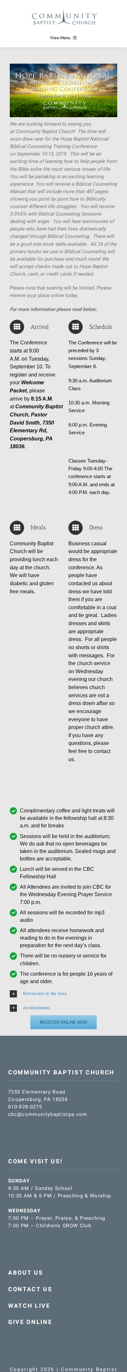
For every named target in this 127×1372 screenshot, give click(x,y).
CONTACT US (30, 1289)
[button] (63, 994)
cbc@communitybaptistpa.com (47, 1114)
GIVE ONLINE (30, 1322)
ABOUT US (25, 1272)
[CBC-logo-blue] (64, 12)
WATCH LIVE (29, 1306)
